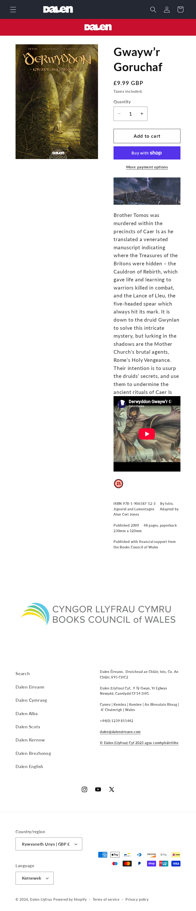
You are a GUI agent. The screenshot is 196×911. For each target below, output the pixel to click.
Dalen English (29, 766)
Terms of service (106, 899)
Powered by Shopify (70, 899)
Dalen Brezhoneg (33, 753)
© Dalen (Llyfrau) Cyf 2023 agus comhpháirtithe (139, 743)
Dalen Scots (28, 726)
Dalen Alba (27, 713)
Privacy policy (137, 899)
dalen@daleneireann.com (120, 732)
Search (23, 673)
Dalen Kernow (30, 739)
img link (98, 23)
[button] (13, 9)
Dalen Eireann (30, 686)
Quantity (122, 101)
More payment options (147, 167)
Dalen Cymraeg (31, 700)
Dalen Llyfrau (41, 899)
